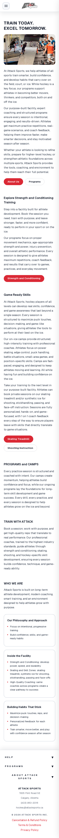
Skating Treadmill (18, 438)
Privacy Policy (30, 830)
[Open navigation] (6, 5)
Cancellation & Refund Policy (29, 820)
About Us (13, 181)
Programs (35, 181)
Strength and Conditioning (24, 278)
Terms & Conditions (29, 825)
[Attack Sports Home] (29, 6)
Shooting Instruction (20, 447)
